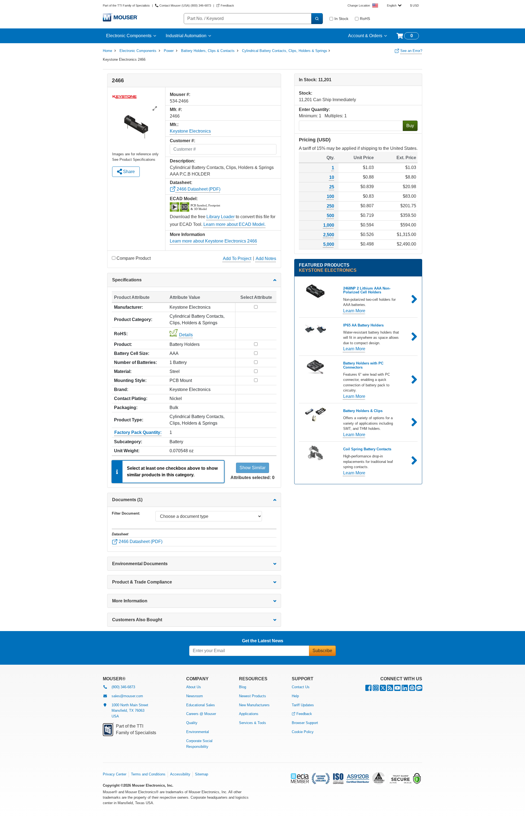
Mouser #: (180, 94)
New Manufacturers (254, 705)
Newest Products (252, 696)
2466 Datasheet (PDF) (198, 189)
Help (295, 696)
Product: (123, 344)
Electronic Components (128, 35)
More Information (129, 601)
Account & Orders (365, 35)
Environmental (197, 732)
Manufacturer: (128, 307)
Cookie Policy (303, 732)
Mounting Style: (130, 380)
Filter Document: (126, 513)
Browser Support (305, 723)
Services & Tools (252, 723)
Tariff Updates (303, 705)
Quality (191, 723)
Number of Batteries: (135, 362)
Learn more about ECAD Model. (234, 224)
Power (169, 51)
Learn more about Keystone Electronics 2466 (213, 241)
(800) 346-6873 (123, 687)
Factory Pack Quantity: (138, 432)
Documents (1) (127, 499)
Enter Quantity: (314, 109)
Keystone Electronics (190, 131)
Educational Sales (200, 705)
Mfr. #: (176, 109)
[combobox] (394, 5)
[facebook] (368, 689)
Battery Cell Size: (131, 353)
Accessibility (180, 774)
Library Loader (220, 216)
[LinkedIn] (405, 689)
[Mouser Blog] (419, 689)
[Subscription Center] (412, 689)
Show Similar (253, 467)
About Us (193, 687)
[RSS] (390, 689)
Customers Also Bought (137, 619)
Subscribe (322, 650)
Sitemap (201, 774)
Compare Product (133, 258)
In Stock (341, 18)
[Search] (317, 18)
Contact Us (301, 687)
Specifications (127, 280)
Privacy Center (114, 774)
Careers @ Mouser (201, 714)
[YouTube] (397, 689)
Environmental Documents (140, 563)
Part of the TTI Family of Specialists (126, 5)
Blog (242, 687)
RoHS (365, 18)
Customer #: (182, 140)
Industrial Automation (186, 35)
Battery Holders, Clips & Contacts (208, 51)
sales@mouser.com (127, 696)
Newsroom (194, 696)
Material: (123, 371)
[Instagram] (376, 689)
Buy (410, 125)
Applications (248, 714)
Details (186, 334)
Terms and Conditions (148, 774)
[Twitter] (383, 689)
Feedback (304, 714)
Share (128, 171)
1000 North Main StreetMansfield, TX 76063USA (130, 711)
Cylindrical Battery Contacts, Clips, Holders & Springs (284, 51)
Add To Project (237, 258)
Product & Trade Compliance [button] (142, 582)
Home (107, 51)
